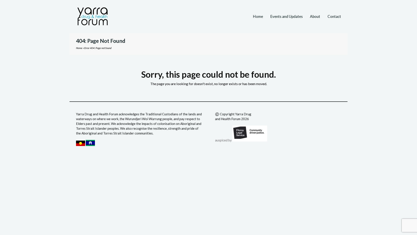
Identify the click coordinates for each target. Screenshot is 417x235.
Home (79, 48)
